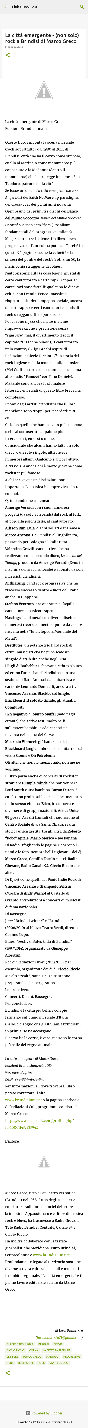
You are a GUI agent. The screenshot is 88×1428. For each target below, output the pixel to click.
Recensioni (25, 1362)
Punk (10, 1362)
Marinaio (52, 1356)
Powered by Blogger (46, 1413)
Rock (41, 1362)
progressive (71, 1356)
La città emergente (56, 1350)
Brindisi (43, 1344)
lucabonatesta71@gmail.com (59, 1337)
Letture (12, 1356)
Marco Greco (32, 1356)
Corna (33, 1350)
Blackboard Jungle (20, 1344)
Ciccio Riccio (15, 1350)
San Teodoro (59, 1362)
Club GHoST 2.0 (24, 7)
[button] (7, 55)
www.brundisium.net (23, 1100)
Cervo (58, 1344)
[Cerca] (82, 7)
